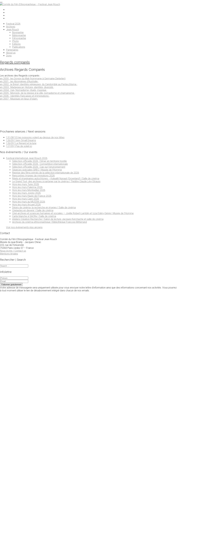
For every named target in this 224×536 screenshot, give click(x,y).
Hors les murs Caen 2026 (25, 198)
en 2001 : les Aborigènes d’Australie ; (19, 81)
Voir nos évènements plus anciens (24, 227)
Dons (9, 55)
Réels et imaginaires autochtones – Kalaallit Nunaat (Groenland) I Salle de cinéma (55, 178)
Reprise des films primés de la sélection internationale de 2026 (45, 172)
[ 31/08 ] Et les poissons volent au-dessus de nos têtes (35, 137)
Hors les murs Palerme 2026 (27, 187)
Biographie (18, 32)
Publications (18, 46)
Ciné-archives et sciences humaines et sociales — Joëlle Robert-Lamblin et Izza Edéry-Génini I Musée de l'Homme (73, 213)
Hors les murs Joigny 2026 (26, 193)
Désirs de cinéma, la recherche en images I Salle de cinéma (44, 207)
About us (11, 52)
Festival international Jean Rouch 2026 (26, 158)
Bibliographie (19, 35)
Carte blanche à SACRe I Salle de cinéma (34, 216)
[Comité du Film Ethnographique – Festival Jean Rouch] (30, 4)
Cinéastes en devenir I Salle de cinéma (32, 210)
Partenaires (12, 49)
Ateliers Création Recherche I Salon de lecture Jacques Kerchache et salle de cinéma (57, 219)
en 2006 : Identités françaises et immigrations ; (25, 95)
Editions (16, 44)
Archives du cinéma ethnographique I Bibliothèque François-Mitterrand (49, 222)
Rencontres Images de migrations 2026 (33, 175)
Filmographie (19, 38)
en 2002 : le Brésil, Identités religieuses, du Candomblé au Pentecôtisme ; (38, 84)
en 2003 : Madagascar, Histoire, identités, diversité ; (27, 87)
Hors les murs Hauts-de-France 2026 (31, 195)
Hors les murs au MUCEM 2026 (28, 201)
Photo (15, 41)
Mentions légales (9, 253)
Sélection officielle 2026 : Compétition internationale (40, 164)
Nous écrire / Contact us (13, 250)
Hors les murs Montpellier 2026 (28, 190)
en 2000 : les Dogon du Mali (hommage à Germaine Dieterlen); (33, 78)
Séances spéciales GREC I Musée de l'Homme (37, 169)
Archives (10, 26)
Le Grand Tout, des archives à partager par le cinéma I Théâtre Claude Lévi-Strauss (56, 181)
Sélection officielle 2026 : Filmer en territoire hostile (39, 161)
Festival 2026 (13, 23)
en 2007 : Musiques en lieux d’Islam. (19, 98)
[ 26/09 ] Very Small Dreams (21, 140)
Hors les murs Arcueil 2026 (26, 204)
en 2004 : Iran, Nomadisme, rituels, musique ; (23, 90)
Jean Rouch (12, 29)
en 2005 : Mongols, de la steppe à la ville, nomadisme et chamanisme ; (37, 93)
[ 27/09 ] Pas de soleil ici (19, 146)
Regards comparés (15, 62)
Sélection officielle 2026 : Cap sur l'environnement (38, 166)
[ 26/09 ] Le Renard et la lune (21, 143)
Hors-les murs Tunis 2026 (25, 184)
